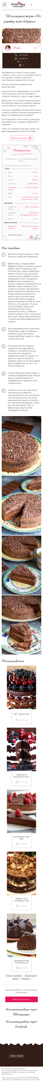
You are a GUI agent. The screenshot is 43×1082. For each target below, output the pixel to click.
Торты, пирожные (14, 976)
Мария (16, 48)
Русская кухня (30, 976)
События (13, 1056)
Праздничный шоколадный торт (21, 900)
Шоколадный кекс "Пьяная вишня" (21, 962)
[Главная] (18, 4)
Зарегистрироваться (35, 48)
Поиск (31, 4)
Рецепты (20, 1056)
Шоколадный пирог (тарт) (21, 838)
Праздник (26, 979)
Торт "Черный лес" (21, 714)
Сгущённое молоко (12, 188)
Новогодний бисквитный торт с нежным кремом (21, 777)
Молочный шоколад (12, 227)
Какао (10, 193)
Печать (31, 237)
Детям (15, 979)
